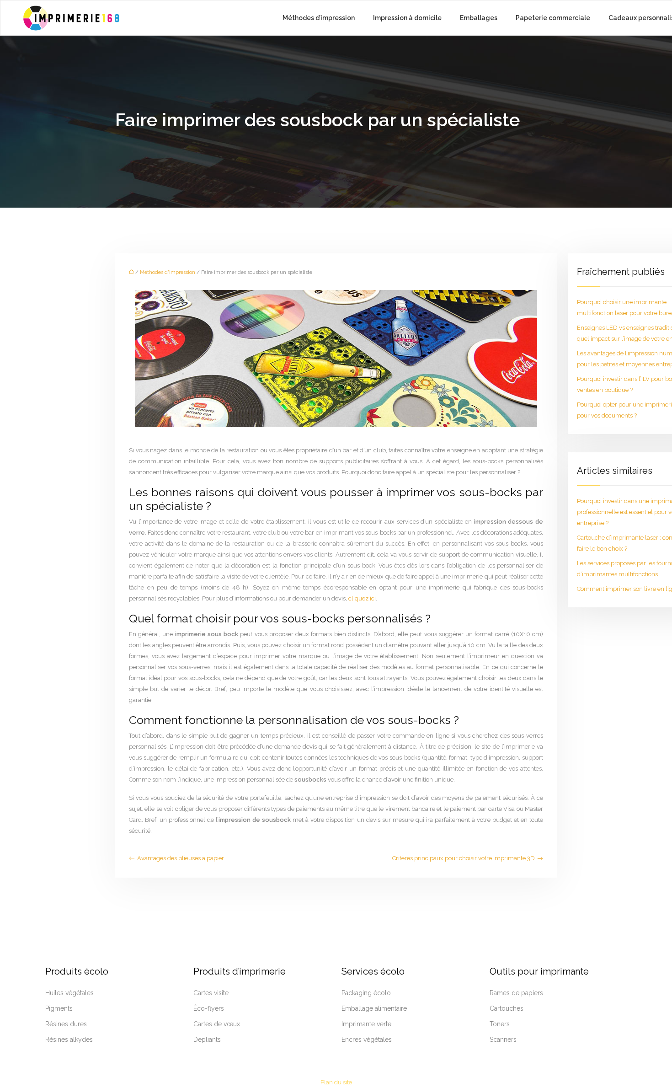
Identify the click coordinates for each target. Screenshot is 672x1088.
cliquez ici (362, 598)
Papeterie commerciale (553, 17)
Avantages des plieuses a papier (180, 858)
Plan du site (336, 1082)
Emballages (478, 17)
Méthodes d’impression (319, 17)
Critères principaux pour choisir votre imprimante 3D (463, 858)
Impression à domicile (407, 17)
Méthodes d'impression (167, 272)
